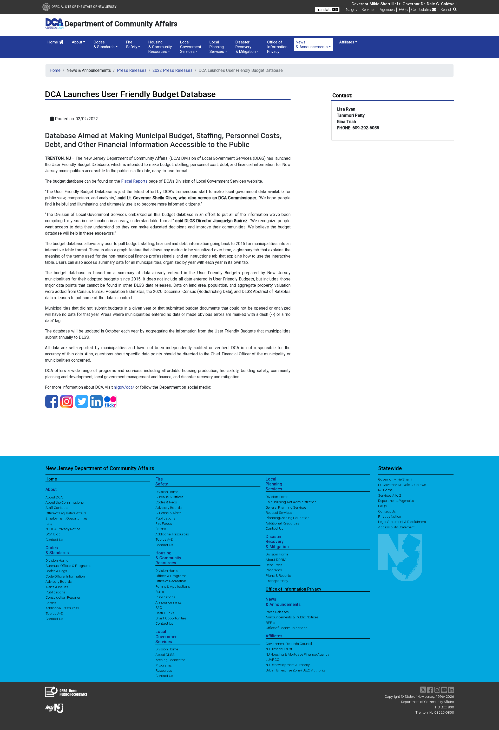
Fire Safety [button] (131, 44)
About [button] (77, 42)
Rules (159, 592)
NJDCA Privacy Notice (62, 529)
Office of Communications (286, 628)
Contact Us (54, 539)
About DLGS (165, 654)
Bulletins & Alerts (168, 513)
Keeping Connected (170, 660)
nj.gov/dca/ (124, 387)
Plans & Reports (278, 575)
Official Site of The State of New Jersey (83, 7)
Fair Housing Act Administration (291, 502)
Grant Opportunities (170, 618)
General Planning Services (286, 507)
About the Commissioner (65, 502)
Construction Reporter (62, 597)
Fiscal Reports (134, 181)
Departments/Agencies (396, 500)
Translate (324, 10)
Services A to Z (389, 495)
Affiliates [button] (346, 42)
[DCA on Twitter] (81, 401)
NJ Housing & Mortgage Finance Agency (297, 654)
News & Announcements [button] (312, 44)
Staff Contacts (56, 507)
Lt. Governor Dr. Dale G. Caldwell (402, 484)
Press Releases (132, 70)
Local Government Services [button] (190, 47)
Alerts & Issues (56, 587)
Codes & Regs (56, 571)
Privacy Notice (389, 516)
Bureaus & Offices (169, 497)
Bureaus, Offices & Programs (68, 565)
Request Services (279, 512)
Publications (55, 592)
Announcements (168, 602)
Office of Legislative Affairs (66, 513)
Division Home (56, 560)
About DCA (54, 497)
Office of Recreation (170, 581)
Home (53, 42)
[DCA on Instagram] (66, 401)
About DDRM (276, 559)
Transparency (277, 581)
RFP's (270, 622)
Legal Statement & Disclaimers (402, 522)
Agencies (387, 10)
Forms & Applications (172, 586)
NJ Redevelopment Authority (288, 665)
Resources (163, 670)
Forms (50, 602)
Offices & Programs (171, 576)
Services (369, 10)
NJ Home (385, 490)
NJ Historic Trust (279, 649)
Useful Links (164, 613)
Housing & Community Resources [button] (160, 47)
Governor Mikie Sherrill (395, 479)
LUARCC (272, 659)
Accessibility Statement (396, 527)
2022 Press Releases (173, 70)
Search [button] (447, 10)
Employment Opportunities (66, 518)
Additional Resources (62, 608)
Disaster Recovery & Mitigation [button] (245, 47)
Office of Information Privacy (277, 47)
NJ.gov (351, 10)
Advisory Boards (58, 581)
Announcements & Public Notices (292, 617)
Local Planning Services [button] (216, 47)
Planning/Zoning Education (288, 518)
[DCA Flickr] (110, 401)
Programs (163, 665)
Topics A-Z (54, 613)
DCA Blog (53, 534)
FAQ (48, 523)
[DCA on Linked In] (96, 401)
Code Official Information (65, 576)
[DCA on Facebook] (51, 401)
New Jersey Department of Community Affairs (99, 468)
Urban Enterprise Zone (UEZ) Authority (295, 670)
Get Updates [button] (421, 10)
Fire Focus (163, 523)
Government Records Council (289, 643)
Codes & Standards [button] (104, 44)
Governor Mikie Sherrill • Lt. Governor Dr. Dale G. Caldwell (404, 4)
